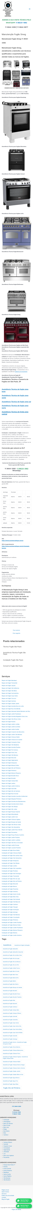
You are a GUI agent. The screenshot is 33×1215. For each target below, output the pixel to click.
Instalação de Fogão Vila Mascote (11, 901)
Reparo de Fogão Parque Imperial (11, 811)
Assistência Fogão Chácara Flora (11, 1053)
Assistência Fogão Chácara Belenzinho (13, 1050)
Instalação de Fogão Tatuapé (10, 907)
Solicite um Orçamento (21, 371)
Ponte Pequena (7, 1170)
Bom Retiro (6, 1131)
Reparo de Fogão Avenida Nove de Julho (13, 706)
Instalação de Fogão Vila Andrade (11, 899)
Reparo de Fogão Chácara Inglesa (11, 819)
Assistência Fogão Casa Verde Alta (12, 1026)
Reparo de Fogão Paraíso (8, 721)
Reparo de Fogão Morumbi (9, 757)
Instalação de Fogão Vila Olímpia (10, 863)
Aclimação (6, 1119)
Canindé (5, 1144)
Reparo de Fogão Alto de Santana (11, 791)
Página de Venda (16, 1209)
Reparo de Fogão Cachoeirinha (10, 693)
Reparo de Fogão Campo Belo (10, 780)
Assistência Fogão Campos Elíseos (12, 1013)
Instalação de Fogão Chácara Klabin (11, 853)
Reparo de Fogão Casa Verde (10, 696)
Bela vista (6, 1127)
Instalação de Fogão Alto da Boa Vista (12, 855)
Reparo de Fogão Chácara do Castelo (12, 739)
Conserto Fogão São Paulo (13, 666)
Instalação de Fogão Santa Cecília (11, 894)
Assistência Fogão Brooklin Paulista (12, 997)
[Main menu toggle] (29, 9)
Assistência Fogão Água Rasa (10, 1084)
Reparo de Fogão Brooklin (9, 778)
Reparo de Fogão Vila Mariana (10, 755)
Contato (4, 1197)
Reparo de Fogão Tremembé (9, 683)
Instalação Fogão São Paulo (13, 660)
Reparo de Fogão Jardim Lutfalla (10, 724)
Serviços (4, 1193)
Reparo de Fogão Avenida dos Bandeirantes (13, 801)
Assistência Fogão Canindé (10, 1016)
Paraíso (5, 1166)
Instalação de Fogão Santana (10, 891)
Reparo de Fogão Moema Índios (10, 765)
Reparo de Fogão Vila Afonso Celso (11, 719)
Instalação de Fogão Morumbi (10, 883)
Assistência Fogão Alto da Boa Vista (12, 955)
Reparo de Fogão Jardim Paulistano (11, 714)
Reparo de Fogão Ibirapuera (9, 762)
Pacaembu (6, 1157)
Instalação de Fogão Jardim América (12, 935)
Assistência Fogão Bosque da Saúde (12, 987)
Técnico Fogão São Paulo (12, 647)
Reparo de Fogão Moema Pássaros (11, 773)
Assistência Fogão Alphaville (10, 948)
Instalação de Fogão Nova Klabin (11, 850)
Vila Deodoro (6, 1180)
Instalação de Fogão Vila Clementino (12, 858)
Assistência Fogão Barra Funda (11, 971)
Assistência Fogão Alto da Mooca (11, 961)
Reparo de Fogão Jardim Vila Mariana (12, 734)
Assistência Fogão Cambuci (10, 1006)
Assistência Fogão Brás (9, 1000)
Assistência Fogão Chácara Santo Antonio (14, 1068)
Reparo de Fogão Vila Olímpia (10, 806)
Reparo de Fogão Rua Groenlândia (11, 708)
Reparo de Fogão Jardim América (11, 786)
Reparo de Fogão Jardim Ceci (10, 817)
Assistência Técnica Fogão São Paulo (14, 653)
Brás (4, 1133)
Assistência (7, 945)
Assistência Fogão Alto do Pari (11, 965)
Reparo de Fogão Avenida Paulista (11, 747)
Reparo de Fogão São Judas (9, 809)
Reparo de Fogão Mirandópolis (10, 814)
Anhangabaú (6, 1121)
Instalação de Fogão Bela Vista (10, 896)
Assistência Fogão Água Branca (11, 1077)
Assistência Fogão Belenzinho (11, 977)
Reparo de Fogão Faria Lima (9, 752)
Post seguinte (16, 633)
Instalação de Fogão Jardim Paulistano (12, 927)
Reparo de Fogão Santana (9, 701)
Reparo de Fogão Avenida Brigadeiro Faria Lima (15, 716)
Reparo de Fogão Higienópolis (10, 760)
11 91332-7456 (16, 1112)
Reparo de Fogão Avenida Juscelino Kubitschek (14, 796)
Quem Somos (5, 1191)
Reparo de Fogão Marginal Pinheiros (11, 799)
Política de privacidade (8, 1195)
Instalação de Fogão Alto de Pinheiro (12, 881)
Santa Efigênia (7, 1176)
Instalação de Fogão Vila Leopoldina (11, 868)
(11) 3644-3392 (16, 1106)
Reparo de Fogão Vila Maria (9, 690)
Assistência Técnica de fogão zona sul (16, 402)
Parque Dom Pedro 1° (9, 1164)
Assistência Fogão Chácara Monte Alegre (14, 1064)
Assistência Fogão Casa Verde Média (12, 1032)
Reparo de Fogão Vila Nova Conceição (12, 842)
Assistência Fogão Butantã (10, 1003)
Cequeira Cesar (7, 1146)
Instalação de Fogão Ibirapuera (10, 860)
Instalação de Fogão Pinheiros (10, 920)
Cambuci (5, 1134)
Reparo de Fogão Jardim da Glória (11, 726)
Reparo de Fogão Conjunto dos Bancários (13, 732)
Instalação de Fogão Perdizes (10, 871)
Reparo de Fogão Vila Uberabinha (11, 827)
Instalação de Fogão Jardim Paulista (11, 922)
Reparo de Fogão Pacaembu (9, 832)
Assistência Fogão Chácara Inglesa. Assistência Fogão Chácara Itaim (15, 1057)
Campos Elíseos (7, 1142)
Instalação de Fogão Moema (9, 932)
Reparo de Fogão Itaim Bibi (9, 788)
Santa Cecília (7, 1174)
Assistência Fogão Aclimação (22, 945)
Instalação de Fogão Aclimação (10, 909)
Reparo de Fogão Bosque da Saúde (11, 822)
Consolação (6, 1148)
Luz (4, 1153)
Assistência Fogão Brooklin (10, 990)
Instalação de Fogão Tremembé (10, 876)
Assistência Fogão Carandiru (10, 1019)
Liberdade (6, 1151)
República (6, 1172)
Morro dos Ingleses (8, 1155)
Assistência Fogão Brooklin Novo (11, 994)
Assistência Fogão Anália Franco (11, 968)
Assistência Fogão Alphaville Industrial (13, 952)
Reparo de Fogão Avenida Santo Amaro (12, 804)
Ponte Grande (7, 1168)
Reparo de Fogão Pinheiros (9, 770)
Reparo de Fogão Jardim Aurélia (10, 729)
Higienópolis (6, 1149)
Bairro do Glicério (8, 1123)
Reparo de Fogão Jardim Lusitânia (11, 840)
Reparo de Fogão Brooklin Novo (10, 775)
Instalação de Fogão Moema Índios (11, 925)
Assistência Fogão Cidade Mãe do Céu (13, 1074)
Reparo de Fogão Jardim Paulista (11, 837)
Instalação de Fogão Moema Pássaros (12, 930)
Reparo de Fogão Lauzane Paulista (11, 847)
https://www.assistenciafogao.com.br (12, 540)
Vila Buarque (6, 1178)
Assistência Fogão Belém (9, 981)
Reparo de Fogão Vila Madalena (10, 744)
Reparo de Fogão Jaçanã (8, 685)
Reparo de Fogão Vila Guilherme (10, 688)
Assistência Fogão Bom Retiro (11, 984)
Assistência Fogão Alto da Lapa (11, 958)
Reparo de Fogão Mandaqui (9, 680)
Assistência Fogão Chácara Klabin (11, 1061)
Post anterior (16, 630)
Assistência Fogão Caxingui (10, 1039)
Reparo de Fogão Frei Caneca (10, 750)
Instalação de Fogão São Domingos (11, 873)
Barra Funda (6, 1125)
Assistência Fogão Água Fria (10, 1081)
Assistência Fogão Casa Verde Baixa (12, 1029)
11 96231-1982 (21, 23)
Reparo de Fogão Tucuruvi (9, 698)
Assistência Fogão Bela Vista (10, 974)
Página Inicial (5, 1190)
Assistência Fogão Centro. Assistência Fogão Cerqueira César (15, 1043)
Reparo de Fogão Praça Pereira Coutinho (13, 835)
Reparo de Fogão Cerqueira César (11, 742)
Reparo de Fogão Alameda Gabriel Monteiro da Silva (16, 711)
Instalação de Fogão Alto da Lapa (11, 878)
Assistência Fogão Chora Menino (11, 1047)
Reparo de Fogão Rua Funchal (10, 793)
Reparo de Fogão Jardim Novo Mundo (12, 829)
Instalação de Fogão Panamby (10, 889)
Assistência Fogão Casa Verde (11, 1023)
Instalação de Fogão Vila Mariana (11, 914)
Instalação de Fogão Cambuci (10, 904)
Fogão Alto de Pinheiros (11, 1088)
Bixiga (5, 1129)
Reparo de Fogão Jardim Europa (10, 845)
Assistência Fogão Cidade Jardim (11, 1071)
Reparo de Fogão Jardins (8, 783)
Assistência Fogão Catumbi (10, 1035)
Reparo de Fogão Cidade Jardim (10, 703)
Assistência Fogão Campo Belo (11, 1010)
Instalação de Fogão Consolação (11, 917)
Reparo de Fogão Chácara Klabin (11, 737)
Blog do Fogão (5, 1199)
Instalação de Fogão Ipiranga (10, 912)
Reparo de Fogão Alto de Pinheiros (11, 768)
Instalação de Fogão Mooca (9, 886)
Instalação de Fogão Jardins (9, 865)
